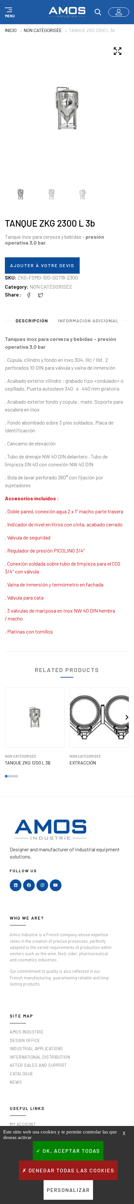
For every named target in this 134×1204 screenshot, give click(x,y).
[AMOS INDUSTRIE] (66, 12)
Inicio (11, 30)
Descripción (32, 320)
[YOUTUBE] (55, 885)
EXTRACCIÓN (83, 762)
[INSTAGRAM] (42, 885)
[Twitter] (40, 294)
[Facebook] (29, 294)
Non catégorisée (43, 30)
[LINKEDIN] (15, 885)
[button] (9, 12)
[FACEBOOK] (29, 885)
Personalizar (68, 1190)
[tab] (32, 322)
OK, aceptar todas (70, 1151)
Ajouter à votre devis (42, 265)
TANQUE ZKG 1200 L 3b (27, 762)
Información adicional (88, 320)
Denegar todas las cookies (70, 1170)
